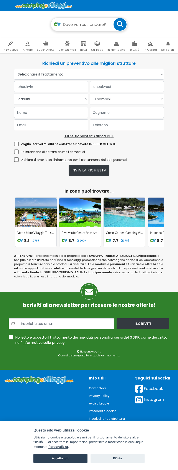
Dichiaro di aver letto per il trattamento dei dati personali (74, 160)
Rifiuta (117, 458)
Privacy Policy (99, 396)
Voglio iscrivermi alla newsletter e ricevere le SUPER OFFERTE (68, 144)
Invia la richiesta (88, 170)
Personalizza (58, 446)
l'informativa (62, 160)
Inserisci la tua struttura (107, 418)
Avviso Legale (99, 403)
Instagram (153, 399)
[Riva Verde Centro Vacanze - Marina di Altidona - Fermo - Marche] (80, 212)
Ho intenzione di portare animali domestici (53, 152)
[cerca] (120, 24)
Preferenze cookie (102, 411)
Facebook (153, 388)
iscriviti (143, 323)
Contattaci (97, 388)
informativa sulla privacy (44, 342)
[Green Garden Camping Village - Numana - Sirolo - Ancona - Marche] (124, 212)
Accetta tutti (60, 458)
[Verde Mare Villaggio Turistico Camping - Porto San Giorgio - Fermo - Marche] (36, 212)
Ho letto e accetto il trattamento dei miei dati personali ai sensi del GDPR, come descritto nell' (91, 340)
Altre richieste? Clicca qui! (89, 136)
